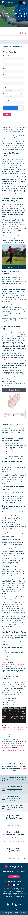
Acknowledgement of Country (16, 913)
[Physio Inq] (14, 867)
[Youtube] (19, 904)
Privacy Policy (4, 912)
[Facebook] (21, 33)
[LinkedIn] (23, 33)
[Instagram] (16, 904)
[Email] (25, 33)
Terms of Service (10, 912)
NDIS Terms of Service (18, 912)
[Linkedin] (8, 904)
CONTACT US (14, 876)
